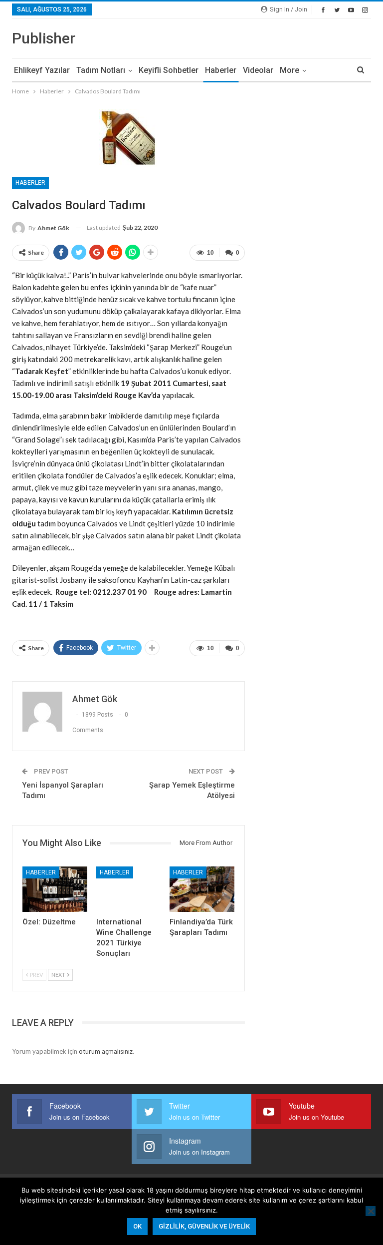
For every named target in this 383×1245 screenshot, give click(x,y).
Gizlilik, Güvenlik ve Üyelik (204, 1226)
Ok (137, 1226)
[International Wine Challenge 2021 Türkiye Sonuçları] (128, 889)
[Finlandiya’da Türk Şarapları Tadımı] (202, 889)
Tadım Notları (100, 70)
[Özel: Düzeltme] (54, 889)
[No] (371, 1211)
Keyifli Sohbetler (168, 70)
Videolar (258, 70)
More (289, 70)
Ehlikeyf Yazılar (42, 70)
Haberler (220, 70)
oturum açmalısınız (106, 1051)
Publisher (43, 38)
